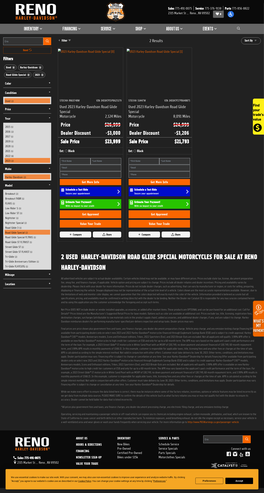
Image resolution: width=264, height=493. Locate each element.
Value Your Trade (90, 224)
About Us (81, 438)
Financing (82, 451)
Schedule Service (169, 443)
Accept (239, 481)
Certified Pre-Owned (129, 452)
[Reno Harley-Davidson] (38, 12)
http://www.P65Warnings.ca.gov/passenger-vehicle (213, 422)
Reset (26, 50)
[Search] (47, 41)
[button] (230, 14)
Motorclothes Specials (172, 456)
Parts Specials (167, 452)
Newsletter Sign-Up (89, 457)
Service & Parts (169, 438)
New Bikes (123, 443)
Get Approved (90, 214)
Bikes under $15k (127, 456)
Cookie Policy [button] (84, 481)
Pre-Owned (124, 448)
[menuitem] (27, 100)
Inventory (124, 438)
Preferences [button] (159, 481)
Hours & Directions (89, 444)
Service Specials (168, 448)
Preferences (209, 481)
